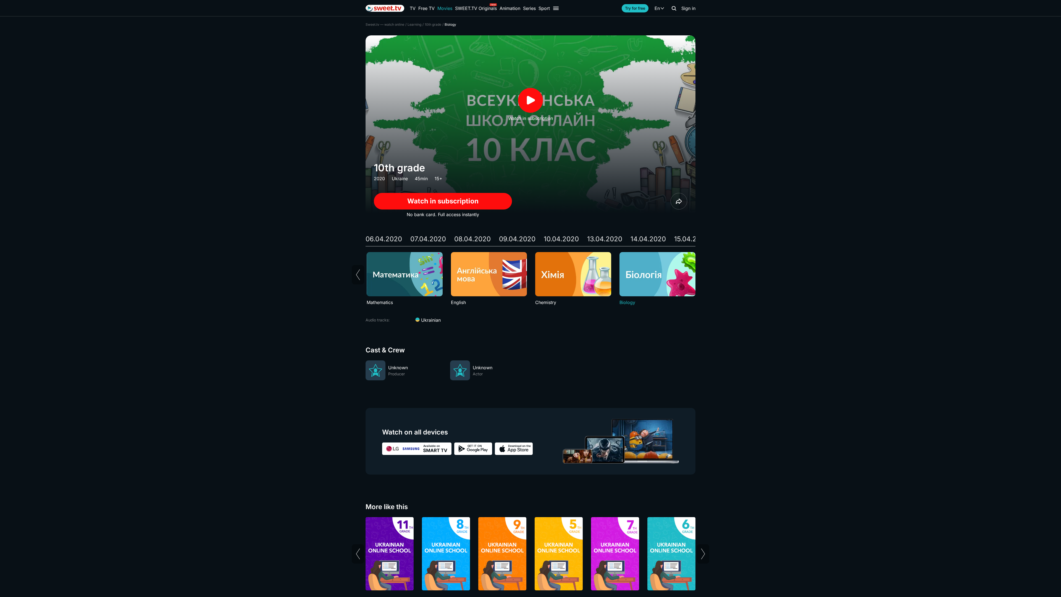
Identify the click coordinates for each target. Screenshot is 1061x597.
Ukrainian (430, 320)
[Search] (674, 8)
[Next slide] (703, 554)
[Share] (679, 201)
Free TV (426, 8)
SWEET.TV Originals (476, 8)
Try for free (635, 8)
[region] (530, 279)
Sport (544, 8)
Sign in (688, 8)
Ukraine (400, 178)
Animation (510, 8)
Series (529, 8)
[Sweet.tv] (385, 8)
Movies (444, 8)
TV (413, 8)
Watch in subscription (443, 201)
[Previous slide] (358, 274)
